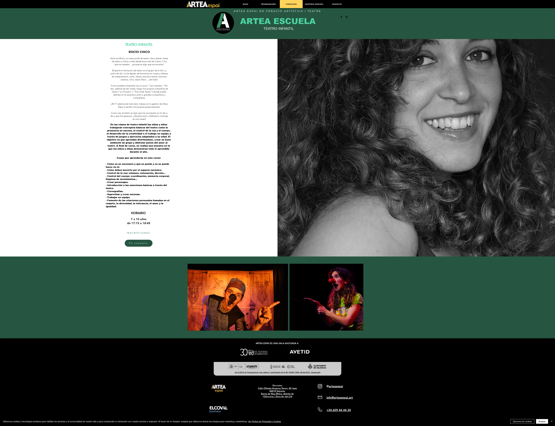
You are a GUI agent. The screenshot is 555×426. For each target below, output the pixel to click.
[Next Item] (358, 297)
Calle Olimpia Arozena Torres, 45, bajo (277, 388)
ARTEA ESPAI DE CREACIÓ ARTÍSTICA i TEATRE (277, 11)
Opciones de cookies (522, 421)
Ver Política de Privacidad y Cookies (264, 421)
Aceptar (542, 421)
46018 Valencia (277, 391)
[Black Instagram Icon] (346, 16)
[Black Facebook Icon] (341, 16)
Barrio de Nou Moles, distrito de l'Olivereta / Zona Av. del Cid (277, 395)
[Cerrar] (551, 421)
